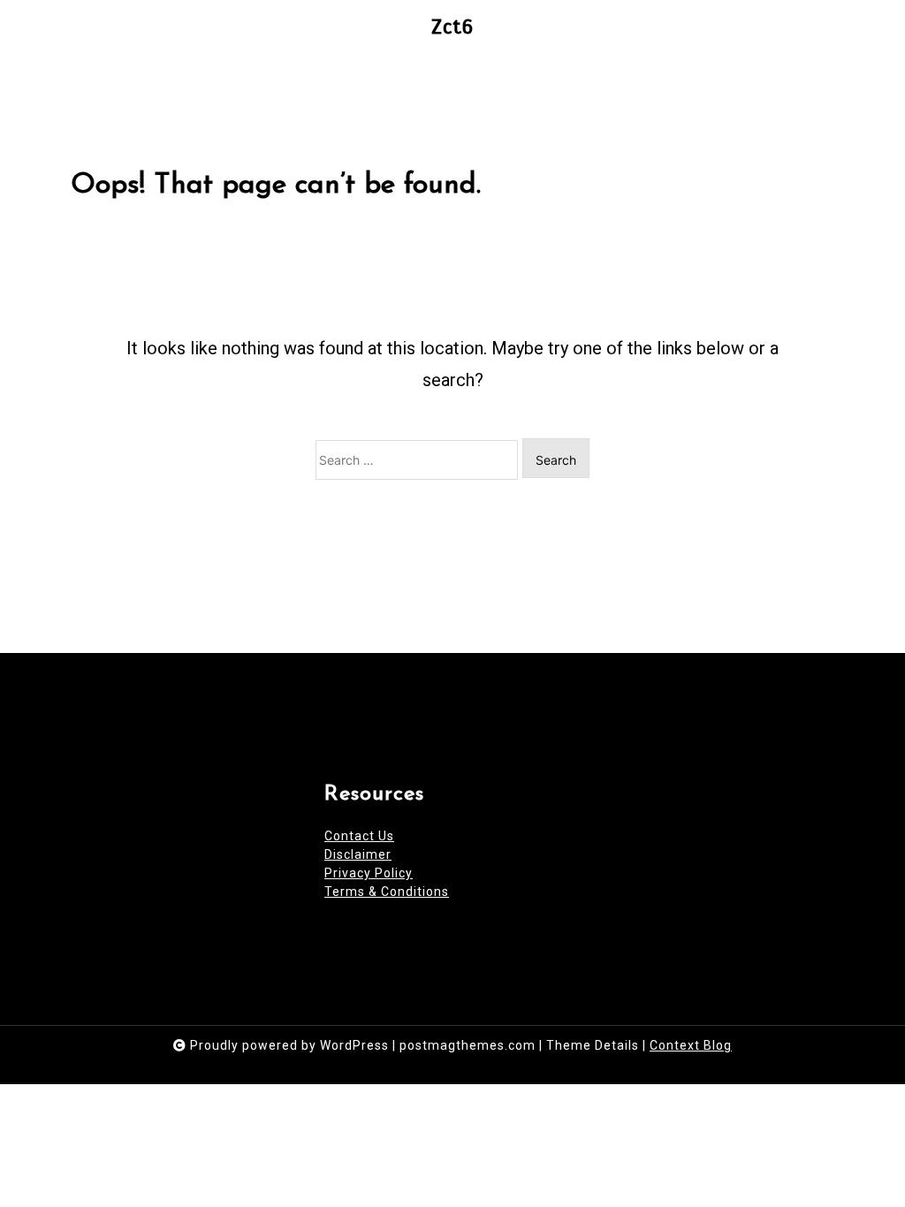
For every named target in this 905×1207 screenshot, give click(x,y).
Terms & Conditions (386, 891)
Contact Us (359, 836)
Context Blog (691, 1045)
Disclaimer (358, 854)
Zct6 (452, 27)
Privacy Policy (368, 873)
